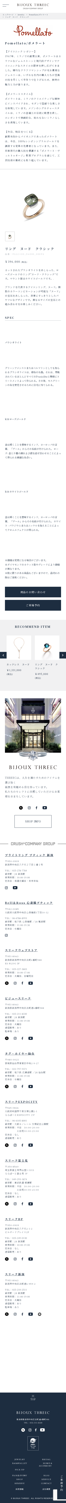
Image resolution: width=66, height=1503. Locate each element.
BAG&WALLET (19, 1463)
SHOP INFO (33, 821)
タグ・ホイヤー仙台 (20, 1053)
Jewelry (21, 15)
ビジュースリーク (18, 998)
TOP (33, 1399)
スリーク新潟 (15, 1274)
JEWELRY (19, 1459)
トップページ (8, 15)
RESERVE (19, 1483)
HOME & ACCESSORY (45, 1464)
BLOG (46, 1475)
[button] (3, 655)
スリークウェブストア (21, 950)
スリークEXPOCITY (21, 1102)
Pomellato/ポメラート (38, 15)
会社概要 (46, 1489)
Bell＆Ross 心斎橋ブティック (29, 903)
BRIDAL (46, 1459)
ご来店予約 (61, 1483)
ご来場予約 (33, 605)
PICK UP (19, 1469)
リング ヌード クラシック (17, 17)
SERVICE (46, 1479)
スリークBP (14, 1219)
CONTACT (46, 1483)
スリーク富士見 (16, 1160)
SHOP (19, 1479)
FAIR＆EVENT (19, 1475)
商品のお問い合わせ (33, 592)
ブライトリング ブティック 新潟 (29, 855)
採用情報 (20, 1489)
